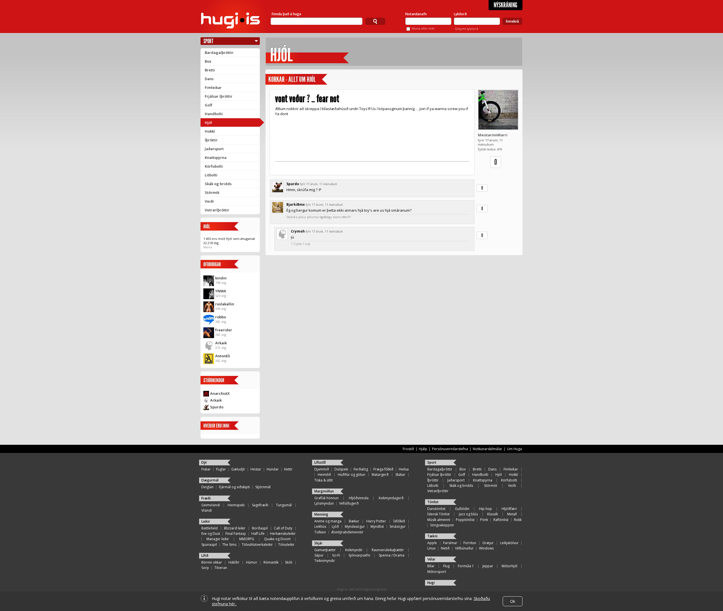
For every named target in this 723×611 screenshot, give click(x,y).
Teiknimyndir (324, 560)
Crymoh (298, 231)
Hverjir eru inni (216, 425)
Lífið (204, 555)
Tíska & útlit (323, 480)
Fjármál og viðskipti (234, 487)
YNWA (220, 291)
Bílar (431, 566)
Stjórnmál (263, 487)
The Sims (229, 544)
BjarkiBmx (295, 204)
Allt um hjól (302, 79)
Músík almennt (438, 519)
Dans (209, 78)
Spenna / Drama (391, 555)
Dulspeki (341, 469)
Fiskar (206, 469)
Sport (208, 41)
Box (208, 61)
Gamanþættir (325, 550)
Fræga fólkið (383, 469)
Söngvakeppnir (442, 525)
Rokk (518, 519)
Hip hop (485, 508)
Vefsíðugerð (349, 503)
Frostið (408, 448)
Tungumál (284, 505)
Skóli (288, 562)
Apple (432, 542)
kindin (221, 278)
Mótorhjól (509, 566)
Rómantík (270, 562)
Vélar (431, 559)
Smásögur (397, 526)
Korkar (276, 79)
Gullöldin (462, 508)
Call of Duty (283, 528)
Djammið (321, 469)
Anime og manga (327, 521)
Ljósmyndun (324, 503)
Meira (207, 247)
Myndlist (377, 526)
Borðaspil (260, 528)
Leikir (205, 521)
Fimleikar (213, 87)
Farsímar (450, 542)
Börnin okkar (211, 562)
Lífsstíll (320, 462)
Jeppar (487, 566)
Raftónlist (500, 519)
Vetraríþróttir (217, 210)
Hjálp (423, 448)
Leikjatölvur (509, 542)
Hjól (208, 122)
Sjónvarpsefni (359, 555)
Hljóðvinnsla (359, 498)
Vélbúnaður (464, 548)
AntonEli (222, 355)
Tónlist (433, 502)
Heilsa (404, 469)
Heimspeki (236, 505)
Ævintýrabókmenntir (347, 532)
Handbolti (214, 113)
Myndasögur (355, 526)
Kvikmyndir (354, 550)
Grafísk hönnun (326, 498)
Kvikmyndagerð (391, 498)
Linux (431, 548)
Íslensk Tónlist (438, 514)
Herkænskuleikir (283, 533)
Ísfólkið (399, 521)
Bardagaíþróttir (219, 52)
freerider (223, 329)
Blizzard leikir (234, 528)
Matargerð (380, 474)
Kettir (288, 469)
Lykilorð (460, 14)
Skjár (318, 543)
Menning (321, 514)
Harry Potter (376, 521)
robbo (220, 316)
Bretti (210, 70)
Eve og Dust (210, 533)
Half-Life (258, 533)
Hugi (431, 582)
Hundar (273, 469)
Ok (512, 601)
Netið (445, 548)
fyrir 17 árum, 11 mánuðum (318, 184)
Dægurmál (210, 480)
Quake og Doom (277, 538)
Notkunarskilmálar (487, 448)
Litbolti (211, 175)
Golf (208, 105)
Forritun (469, 542)
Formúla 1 (466, 566)
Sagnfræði (260, 505)
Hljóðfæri (509, 508)
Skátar (400, 474)
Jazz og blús (468, 514)
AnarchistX (220, 393)
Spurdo (216, 406)
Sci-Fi (336, 555)
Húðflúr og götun (351, 474)
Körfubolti (214, 166)
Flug (446, 566)
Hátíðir (233, 562)
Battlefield (209, 528)
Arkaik (221, 342)
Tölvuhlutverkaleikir (257, 544)
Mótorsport (436, 571)
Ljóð (335, 526)
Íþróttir (211, 140)
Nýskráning (505, 5)
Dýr (204, 462)
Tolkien (320, 532)
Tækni (432, 536)
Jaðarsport (214, 148)
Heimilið (324, 474)
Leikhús (320, 526)
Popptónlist (465, 519)
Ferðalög (361, 469)
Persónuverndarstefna (450, 448)
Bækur (354, 521)
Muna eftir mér (423, 28)
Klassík (492, 514)
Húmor (251, 562)
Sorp (205, 567)
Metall (512, 514)
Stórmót (212, 192)
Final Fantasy (235, 533)
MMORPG (246, 538)
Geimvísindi (210, 505)
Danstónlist (436, 508)
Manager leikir (217, 538)
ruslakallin (224, 303)
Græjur (488, 542)
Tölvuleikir (286, 544)
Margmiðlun (324, 491)
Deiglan (207, 487)
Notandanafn (416, 14)
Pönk (484, 519)
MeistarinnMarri (493, 134)
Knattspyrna (216, 157)
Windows (486, 548)
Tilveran (220, 567)
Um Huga (514, 448)
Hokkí (210, 131)
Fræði (206, 498)
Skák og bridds (218, 183)
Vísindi (206, 510)
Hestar (256, 469)
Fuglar (221, 469)
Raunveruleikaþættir (388, 550)
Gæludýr (238, 469)
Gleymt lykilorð (466, 29)
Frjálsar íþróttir (218, 96)
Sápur (319, 555)
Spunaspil (209, 544)
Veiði (209, 201)
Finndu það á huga (286, 14)
